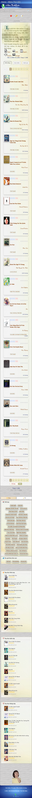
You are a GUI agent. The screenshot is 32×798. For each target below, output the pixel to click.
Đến (20, 483)
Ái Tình (12, 284)
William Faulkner (23, 449)
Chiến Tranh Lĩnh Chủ (16, 81)
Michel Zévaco (24, 409)
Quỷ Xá (11, 611)
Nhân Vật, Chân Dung (9, 529)
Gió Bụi (12, 244)
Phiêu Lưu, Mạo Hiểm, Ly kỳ (11, 535)
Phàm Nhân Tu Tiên (14, 742)
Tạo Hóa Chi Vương (14, 662)
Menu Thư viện (14, 1)
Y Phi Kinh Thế (13, 749)
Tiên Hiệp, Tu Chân (14, 89)
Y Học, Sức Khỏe (11, 532)
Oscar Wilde (24, 389)
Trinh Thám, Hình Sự (14, 433)
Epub (25, 52)
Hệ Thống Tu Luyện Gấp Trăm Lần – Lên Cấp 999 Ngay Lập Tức (19, 583)
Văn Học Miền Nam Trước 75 (11, 553)
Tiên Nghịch (12, 648)
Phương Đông (16, 561)
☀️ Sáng (8, 498)
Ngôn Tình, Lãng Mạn (14, 291)
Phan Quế (25, 248)
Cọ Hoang (12, 445)
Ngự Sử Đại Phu (23, 124)
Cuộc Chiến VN (16, 541)
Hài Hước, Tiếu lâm (23, 514)
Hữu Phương (24, 350)
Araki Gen (25, 187)
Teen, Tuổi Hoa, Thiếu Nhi (15, 313)
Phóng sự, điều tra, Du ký (11, 550)
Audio (9, 56)
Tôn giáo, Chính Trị (23, 538)
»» (27, 69)
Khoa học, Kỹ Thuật (10, 517)
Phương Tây (23, 561)
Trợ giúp (13, 788)
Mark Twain (24, 167)
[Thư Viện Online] (12, 6)
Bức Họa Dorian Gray (16, 386)
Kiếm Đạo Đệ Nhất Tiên (15, 756)
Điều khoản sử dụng (21, 788)
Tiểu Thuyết (12, 191)
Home (3, 1)
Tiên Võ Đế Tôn (13, 575)
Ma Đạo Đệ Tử (24, 146)
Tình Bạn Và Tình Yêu (16, 366)
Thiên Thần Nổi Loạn (16, 465)
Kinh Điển (12, 171)
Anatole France (24, 468)
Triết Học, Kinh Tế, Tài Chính (22, 529)
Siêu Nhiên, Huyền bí (10, 544)
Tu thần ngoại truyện (14, 683)
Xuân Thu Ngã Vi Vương (17, 264)
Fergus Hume (24, 429)
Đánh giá (26, 62)
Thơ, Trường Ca (22, 550)
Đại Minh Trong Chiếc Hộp (16, 625)
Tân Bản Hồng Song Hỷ (21, 105)
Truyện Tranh (8, 541)
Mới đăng (7, 62)
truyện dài (20, 505)
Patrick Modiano (23, 207)
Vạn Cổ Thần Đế (13, 655)
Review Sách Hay (24, 553)
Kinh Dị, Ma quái (10, 520)
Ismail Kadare (24, 228)
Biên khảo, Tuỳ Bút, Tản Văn (12, 508)
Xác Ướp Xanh (14, 425)
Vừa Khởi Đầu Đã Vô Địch (15, 590)
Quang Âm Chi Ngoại (14, 676)
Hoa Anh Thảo (14, 406)
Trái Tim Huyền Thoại (16, 347)
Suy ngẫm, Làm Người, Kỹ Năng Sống (18, 334)
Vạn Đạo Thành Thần (16, 101)
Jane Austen (25, 370)
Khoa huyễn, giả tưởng (22, 544)
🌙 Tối (24, 498)
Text (9, 52)
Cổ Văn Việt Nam (10, 523)
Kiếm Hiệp (21, 511)
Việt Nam (9, 561)
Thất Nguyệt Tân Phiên (22, 268)
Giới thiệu (7, 788)
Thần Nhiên (25, 85)
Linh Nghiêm (24, 287)
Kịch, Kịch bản (24, 541)
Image (17, 56)
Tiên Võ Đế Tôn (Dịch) (14, 597)
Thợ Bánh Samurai (15, 184)
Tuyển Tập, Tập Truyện (21, 523)
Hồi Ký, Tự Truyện (23, 535)
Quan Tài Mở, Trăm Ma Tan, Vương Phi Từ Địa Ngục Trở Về (19, 721)
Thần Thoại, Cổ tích (13, 511)
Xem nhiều (16, 62)
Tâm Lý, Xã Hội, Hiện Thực (16, 128)
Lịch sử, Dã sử (13, 271)
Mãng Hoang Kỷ (13, 604)
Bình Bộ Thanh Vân (15, 121)
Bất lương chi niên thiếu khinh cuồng (19, 735)
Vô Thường (25, 330)
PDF (17, 52)
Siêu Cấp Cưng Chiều (14, 618)
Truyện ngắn (13, 505)
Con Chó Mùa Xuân (15, 203)
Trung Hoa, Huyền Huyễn (11, 514)
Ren (27, 309)
